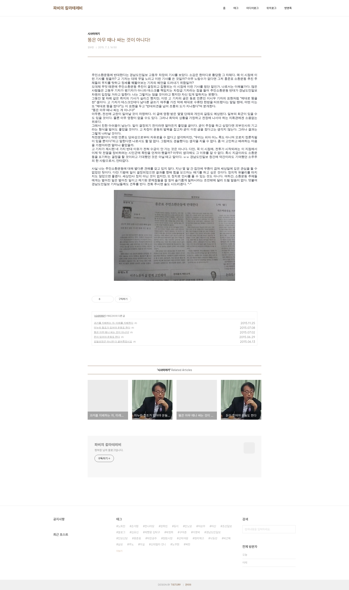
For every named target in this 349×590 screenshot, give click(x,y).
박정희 (169, 532)
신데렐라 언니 (158, 544)
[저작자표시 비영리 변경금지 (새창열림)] (136, 299)
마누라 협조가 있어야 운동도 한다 (112, 327)
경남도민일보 (213, 532)
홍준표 (137, 538)
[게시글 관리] (109, 299)
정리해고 (199, 538)
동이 (176, 526)
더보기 (119, 551)
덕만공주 (152, 538)
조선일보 (227, 526)
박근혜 (227, 538)
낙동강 (213, 538)
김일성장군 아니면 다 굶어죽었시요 (113, 341)
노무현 (175, 544)
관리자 (188, 584)
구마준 (183, 532)
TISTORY (176, 584)
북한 (187, 544)
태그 (235, 8)
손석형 (135, 526)
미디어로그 (252, 8)
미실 (142, 544)
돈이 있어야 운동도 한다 (107, 336)
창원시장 (167, 538)
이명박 (196, 532)
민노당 (188, 526)
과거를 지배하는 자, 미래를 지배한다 (113, 322)
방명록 (288, 8)
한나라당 (149, 526)
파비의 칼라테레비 (68, 8)
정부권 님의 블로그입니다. (109, 450)
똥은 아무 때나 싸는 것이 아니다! (111, 332)
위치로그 (271, 8)
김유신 (135, 532)
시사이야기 (99, 315)
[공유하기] (104, 299)
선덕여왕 (183, 538)
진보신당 (123, 538)
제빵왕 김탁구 (152, 532)
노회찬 (121, 526)
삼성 (120, 544)
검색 (291, 529)
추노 (131, 544)
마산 (213, 526)
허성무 (201, 526)
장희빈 (164, 526)
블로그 (121, 532)
